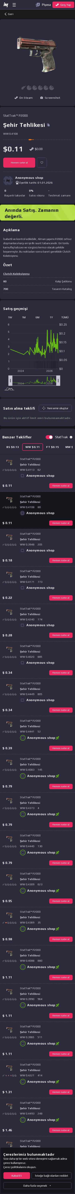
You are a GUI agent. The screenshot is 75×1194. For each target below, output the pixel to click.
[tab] (12, 447)
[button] (50, 97)
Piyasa (46, 5)
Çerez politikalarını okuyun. (19, 1167)
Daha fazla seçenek (35, 1185)
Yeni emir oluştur (57, 408)
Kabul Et (17, 1175)
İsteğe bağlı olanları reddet (51, 1175)
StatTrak (61, 437)
